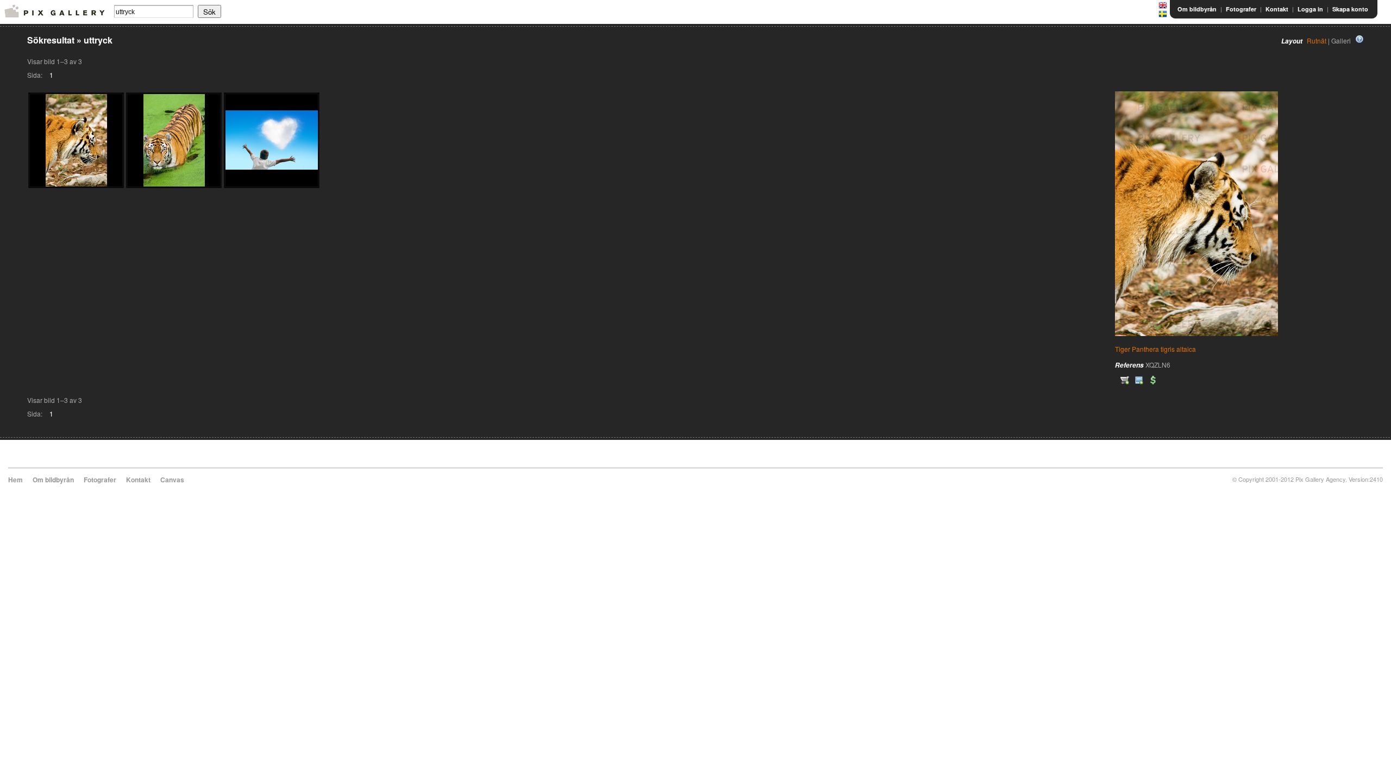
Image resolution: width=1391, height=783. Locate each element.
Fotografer (1241, 9)
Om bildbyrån (1197, 9)
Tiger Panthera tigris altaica (1155, 348)
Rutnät (1316, 40)
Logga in (1310, 9)
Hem (15, 479)
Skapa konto (1350, 9)
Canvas (172, 479)
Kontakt (1276, 9)
